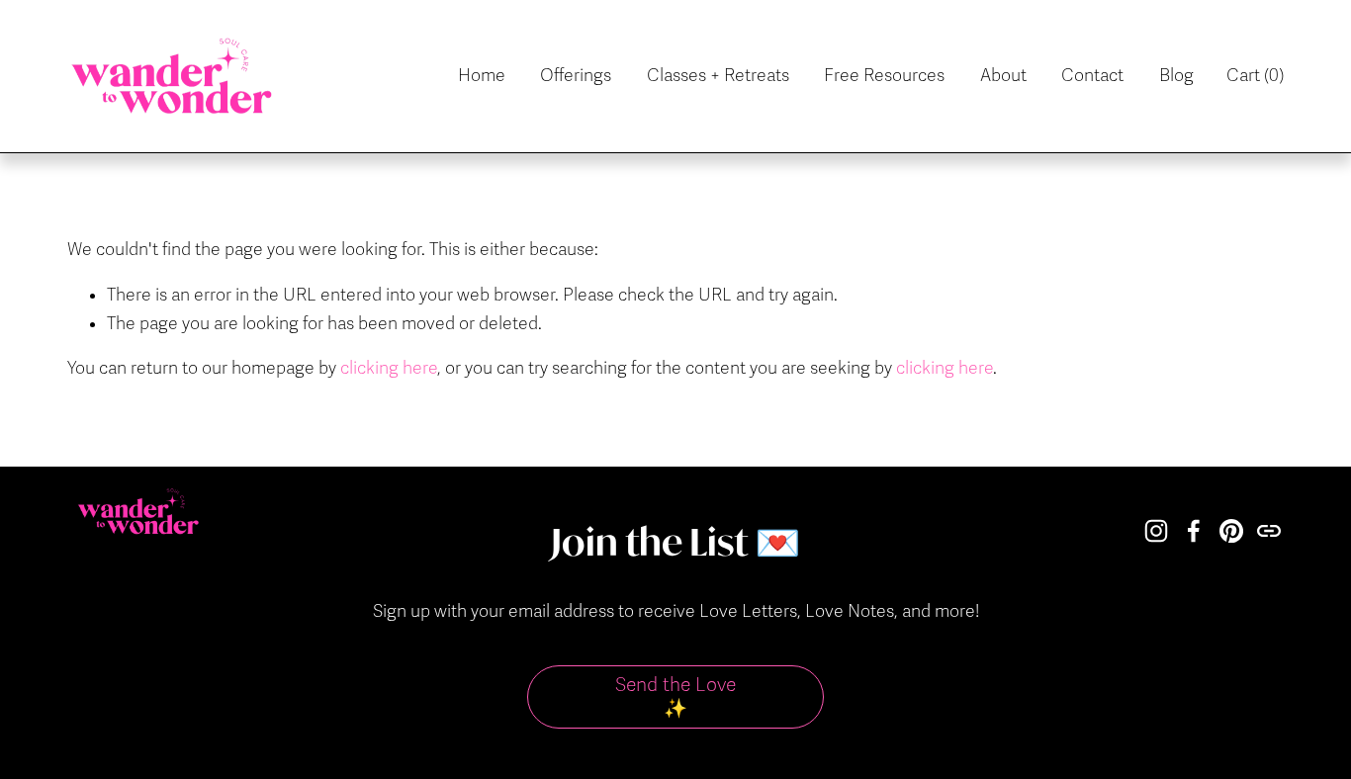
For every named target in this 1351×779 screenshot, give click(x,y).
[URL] (1269, 531)
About (1003, 75)
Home (481, 75)
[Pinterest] (1231, 531)
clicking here (388, 368)
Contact (1092, 75)
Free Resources (884, 75)
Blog (1176, 75)
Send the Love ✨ (675, 697)
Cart (1255, 75)
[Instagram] (1156, 531)
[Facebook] (1194, 531)
